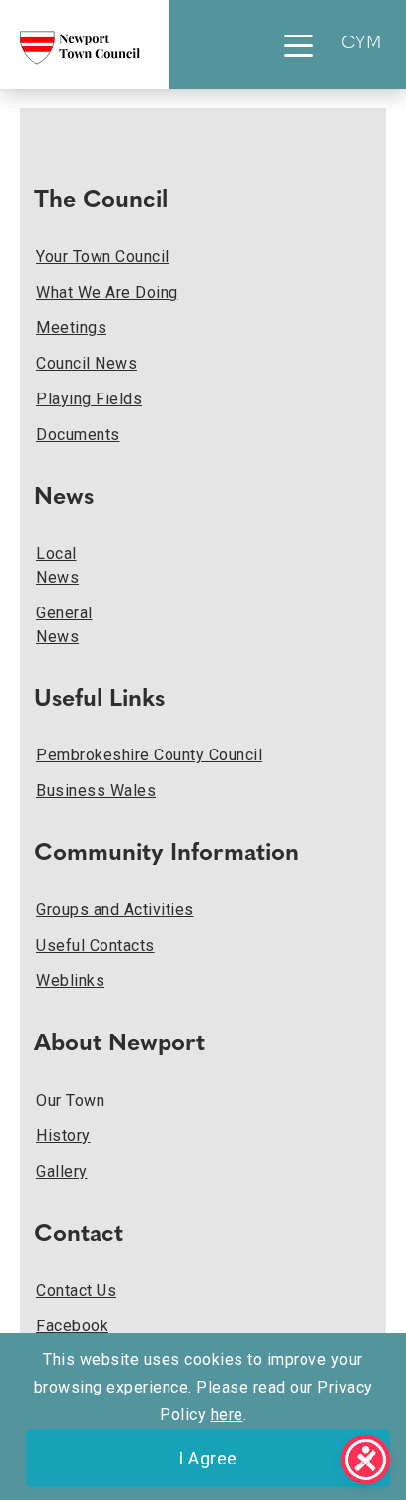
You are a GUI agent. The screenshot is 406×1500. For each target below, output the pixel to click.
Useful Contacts (95, 945)
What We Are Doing (107, 292)
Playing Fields (89, 399)
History (63, 1135)
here (227, 1414)
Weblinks (70, 980)
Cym (361, 44)
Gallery (62, 1171)
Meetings (71, 328)
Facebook (72, 1326)
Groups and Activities (115, 909)
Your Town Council (102, 257)
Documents (78, 434)
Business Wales (96, 790)
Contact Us (76, 1290)
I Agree (207, 1458)
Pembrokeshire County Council (149, 755)
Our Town (70, 1100)
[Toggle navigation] (298, 44)
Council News (86, 363)
